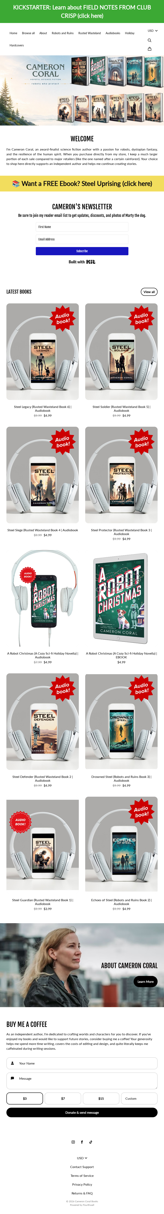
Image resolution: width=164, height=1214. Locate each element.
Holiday (129, 33)
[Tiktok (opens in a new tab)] (90, 1142)
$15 (101, 1098)
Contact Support (82, 1167)
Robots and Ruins (63, 33)
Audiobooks (113, 33)
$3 (25, 1098)
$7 (63, 1098)
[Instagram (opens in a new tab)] (73, 1142)
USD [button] (151, 30)
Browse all (28, 33)
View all (149, 292)
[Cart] (149, 49)
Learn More (146, 981)
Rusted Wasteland (89, 33)
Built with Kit (82, 261)
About (43, 33)
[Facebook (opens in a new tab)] (82, 1142)
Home (13, 33)
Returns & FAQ (82, 1193)
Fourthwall (88, 1204)
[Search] (149, 40)
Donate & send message (82, 1112)
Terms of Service (82, 1175)
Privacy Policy (82, 1184)
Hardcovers (17, 45)
